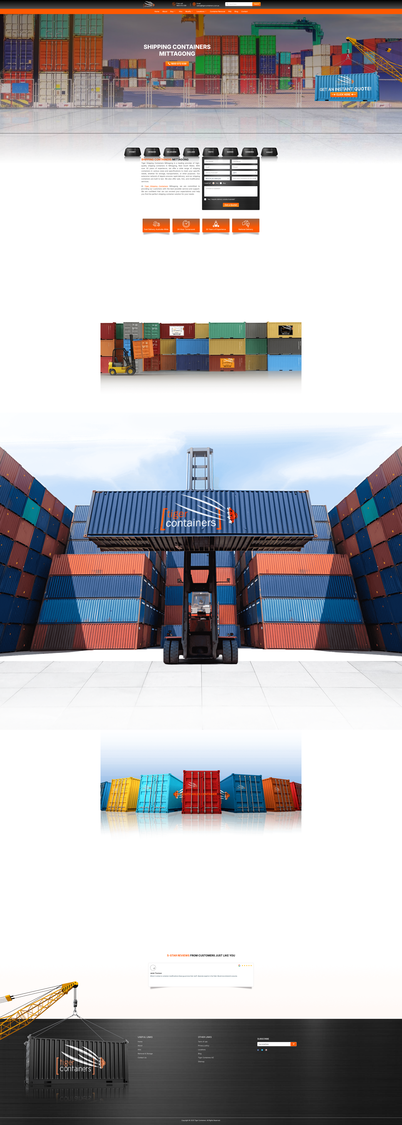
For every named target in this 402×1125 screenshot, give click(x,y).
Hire (180, 11)
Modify (188, 11)
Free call (179, 3)
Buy (171, 11)
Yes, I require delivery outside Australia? (221, 199)
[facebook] (259, 1049)
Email (199, 4)
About (164, 11)
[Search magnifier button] (256, 4)
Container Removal (217, 11)
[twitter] (263, 1049)
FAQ (229, 11)
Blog (236, 11)
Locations (200, 11)
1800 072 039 (181, 6)
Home (157, 11)
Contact (244, 11)
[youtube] (267, 1049)
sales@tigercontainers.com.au (208, 6)
